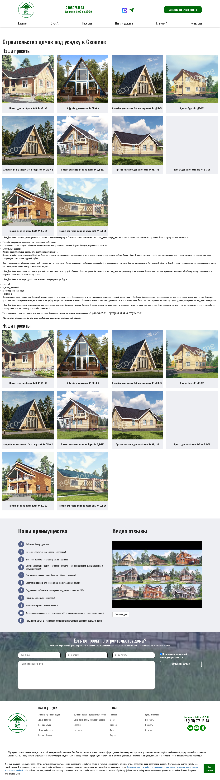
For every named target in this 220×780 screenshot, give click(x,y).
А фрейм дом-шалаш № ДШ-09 (83, 108)
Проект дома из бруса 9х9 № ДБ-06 (191, 169)
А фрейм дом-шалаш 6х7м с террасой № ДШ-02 (28, 169)
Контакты (196, 23)
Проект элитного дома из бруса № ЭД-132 (137, 169)
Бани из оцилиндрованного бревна (89, 719)
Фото (112, 730)
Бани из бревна (45, 735)
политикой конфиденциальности (173, 655)
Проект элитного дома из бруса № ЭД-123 (82, 169)
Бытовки (78, 730)
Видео (112, 735)
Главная (22, 23)
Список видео (121, 614)
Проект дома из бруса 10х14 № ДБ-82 (28, 230)
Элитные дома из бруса (49, 714)
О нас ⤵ (55, 23)
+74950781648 (78, 9)
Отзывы (113, 724)
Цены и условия (124, 23)
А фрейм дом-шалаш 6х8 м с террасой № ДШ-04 (137, 108)
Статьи (148, 730)
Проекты (87, 23)
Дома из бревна (45, 730)
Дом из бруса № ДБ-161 (192, 108)
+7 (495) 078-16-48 (196, 720)
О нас (112, 719)
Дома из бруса (44, 719)
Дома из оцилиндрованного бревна (90, 714)
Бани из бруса (44, 724)
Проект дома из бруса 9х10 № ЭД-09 (28, 108)
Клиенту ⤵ (161, 23)
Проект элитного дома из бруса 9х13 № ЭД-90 (82, 230)
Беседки (77, 724)
